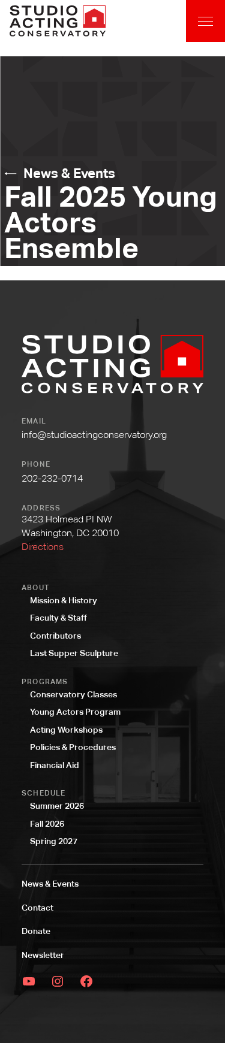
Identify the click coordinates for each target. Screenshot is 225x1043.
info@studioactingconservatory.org (94, 434)
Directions (43, 546)
